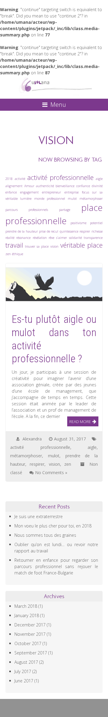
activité (20, 179)
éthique (17, 254)
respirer (85, 231)
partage (64, 210)
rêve (51, 238)
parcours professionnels (26, 210)
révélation (40, 238)
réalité (9, 238)
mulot (72, 198)
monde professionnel (49, 198)
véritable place (81, 245)
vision (54, 246)
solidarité (75, 238)
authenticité (45, 186)
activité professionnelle (60, 177)
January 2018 (26, 615)
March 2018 (25, 606)
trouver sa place (37, 246)
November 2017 (30, 634)
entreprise (71, 192)
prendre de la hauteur (21, 231)
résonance (23, 238)
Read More (80, 421)
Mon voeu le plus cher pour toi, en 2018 (53, 526)
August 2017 (26, 662)
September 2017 (30, 653)
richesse (97, 231)
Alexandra (32, 439)
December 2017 (30, 625)
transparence (93, 238)
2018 (9, 179)
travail (14, 245)
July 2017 (22, 671)
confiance (83, 186)
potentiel (96, 223)
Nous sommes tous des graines (45, 535)
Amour (29, 186)
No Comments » (51, 472)
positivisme (78, 223)
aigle (99, 179)
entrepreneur (51, 192)
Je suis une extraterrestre (38, 516)
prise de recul (48, 231)
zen (8, 254)
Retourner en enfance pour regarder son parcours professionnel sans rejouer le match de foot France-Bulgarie (56, 566)
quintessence (69, 231)
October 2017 (27, 643)
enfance (11, 192)
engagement (29, 192)
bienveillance (65, 186)
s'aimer (61, 238)
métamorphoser (91, 198)
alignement (13, 186)
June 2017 (23, 681)
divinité (97, 186)
